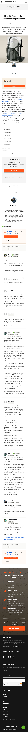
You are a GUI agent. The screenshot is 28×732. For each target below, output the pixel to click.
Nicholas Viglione (12, 519)
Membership (14, 170)
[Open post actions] (23, 255)
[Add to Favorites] (17, 23)
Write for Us (5, 714)
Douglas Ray (11, 290)
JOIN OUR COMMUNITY (10, 236)
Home (14, 6)
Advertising (5, 716)
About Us (5, 707)
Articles (18, 6)
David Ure (10, 278)
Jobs (4, 709)
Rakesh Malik (11, 500)
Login (14, 174)
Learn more (14, 86)
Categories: (14, 191)
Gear (4, 654)
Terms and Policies (7, 712)
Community (18, 651)
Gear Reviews (14, 192)
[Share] (10, 23)
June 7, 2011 (14, 73)
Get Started (13, 628)
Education (11, 651)
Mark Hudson (11, 313)
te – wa (9, 254)
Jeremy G (10, 332)
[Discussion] (14, 23)
